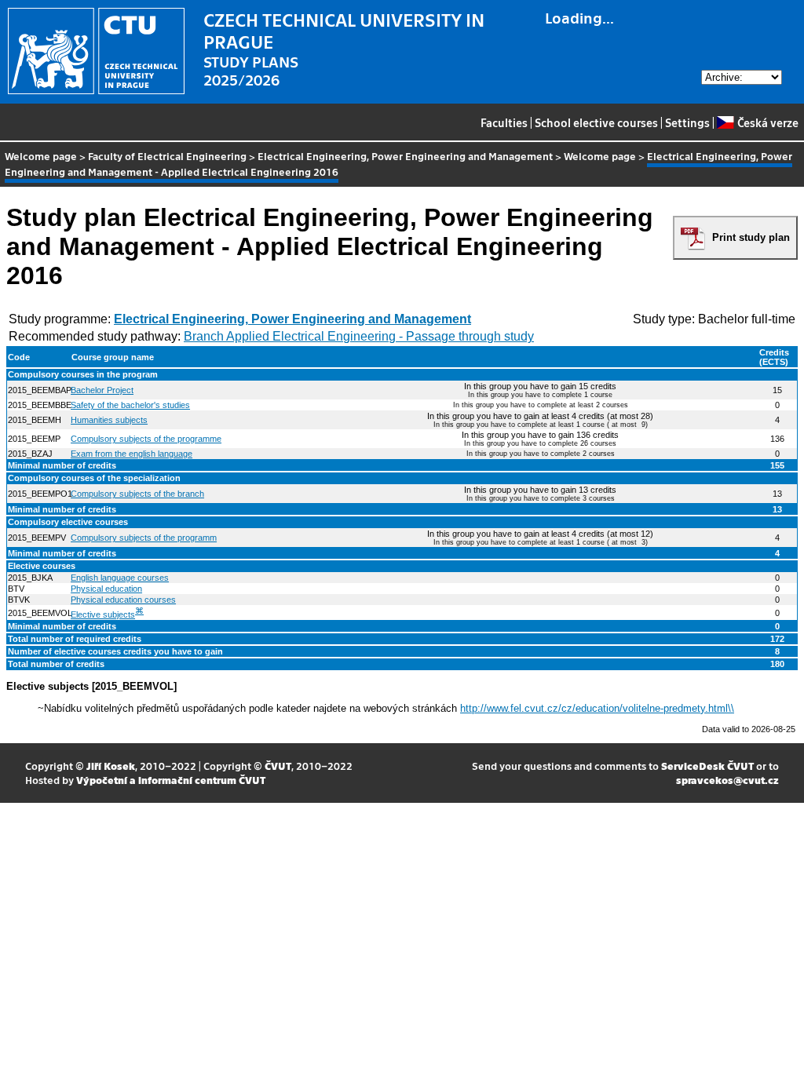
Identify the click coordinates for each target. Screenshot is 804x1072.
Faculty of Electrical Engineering (167, 156)
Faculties (504, 122)
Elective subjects (103, 614)
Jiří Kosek (110, 765)
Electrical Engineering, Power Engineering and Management (405, 156)
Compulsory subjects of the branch (137, 493)
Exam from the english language (131, 453)
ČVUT (278, 765)
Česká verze (767, 122)
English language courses (120, 577)
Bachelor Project (102, 390)
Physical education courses (123, 599)
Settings (687, 122)
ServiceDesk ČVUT (707, 765)
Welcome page (41, 156)
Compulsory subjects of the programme (146, 438)
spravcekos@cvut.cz (727, 780)
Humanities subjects (109, 420)
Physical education (106, 588)
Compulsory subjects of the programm (144, 537)
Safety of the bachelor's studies (130, 405)
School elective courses (596, 122)
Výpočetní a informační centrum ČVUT (170, 780)
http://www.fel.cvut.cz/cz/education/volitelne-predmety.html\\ (597, 708)
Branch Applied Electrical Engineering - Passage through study (359, 336)
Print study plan (751, 237)
